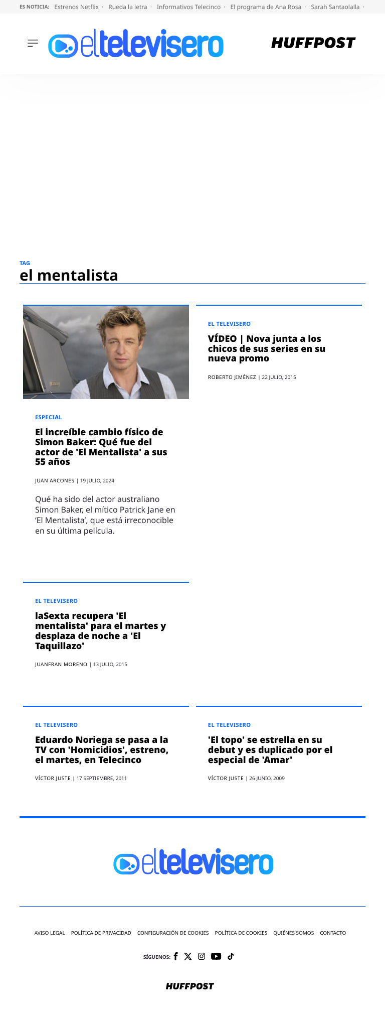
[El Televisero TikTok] (231, 957)
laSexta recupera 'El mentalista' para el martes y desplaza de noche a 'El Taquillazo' (100, 631)
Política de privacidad (101, 933)
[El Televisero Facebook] (175, 957)
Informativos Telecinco (189, 7)
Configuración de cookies (173, 933)
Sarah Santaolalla (336, 7)
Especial (48, 417)
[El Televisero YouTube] (216, 957)
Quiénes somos (293, 933)
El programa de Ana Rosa (267, 7)
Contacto (333, 933)
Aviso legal (50, 933)
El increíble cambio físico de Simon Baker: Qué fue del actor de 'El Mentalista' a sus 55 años (101, 447)
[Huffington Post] (313, 44)
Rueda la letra (128, 7)
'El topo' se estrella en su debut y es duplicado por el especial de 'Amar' (270, 750)
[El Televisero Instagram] (201, 957)
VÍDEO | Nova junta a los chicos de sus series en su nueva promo (267, 349)
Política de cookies (241, 933)
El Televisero (229, 324)
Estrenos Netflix (77, 7)
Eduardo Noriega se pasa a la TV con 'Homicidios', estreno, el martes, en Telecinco (101, 750)
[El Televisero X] (188, 957)
